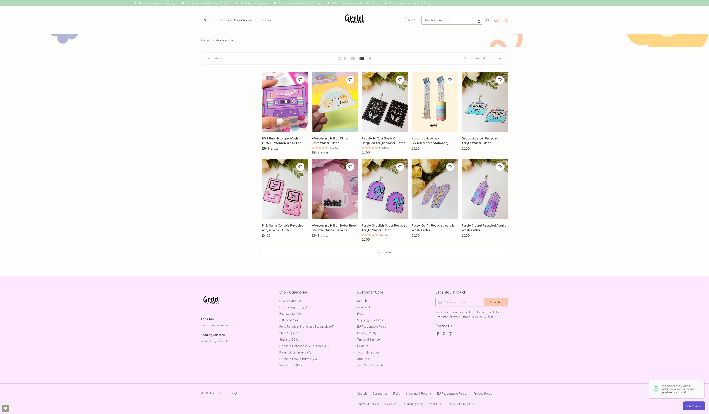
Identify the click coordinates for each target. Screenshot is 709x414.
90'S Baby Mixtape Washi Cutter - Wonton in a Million (281, 141)
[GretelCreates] (354, 20)
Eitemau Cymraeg (294, 307)
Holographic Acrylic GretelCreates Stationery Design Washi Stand (430, 141)
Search (362, 301)
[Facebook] (437, 334)
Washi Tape (290, 365)
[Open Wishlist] (5, 408)
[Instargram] (450, 334)
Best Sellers (290, 313)
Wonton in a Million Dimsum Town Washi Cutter (331, 141)
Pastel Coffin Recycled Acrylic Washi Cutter (433, 228)
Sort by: (468, 58)
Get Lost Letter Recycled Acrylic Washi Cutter (480, 141)
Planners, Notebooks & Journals (304, 346)
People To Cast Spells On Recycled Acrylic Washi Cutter (383, 141)
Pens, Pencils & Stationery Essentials (306, 326)
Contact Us (365, 307)
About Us (363, 359)
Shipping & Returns (370, 320)
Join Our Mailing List (370, 365)
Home (205, 40)
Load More (384, 252)
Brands (263, 20)
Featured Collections (235, 20)
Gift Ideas (288, 320)
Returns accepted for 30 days (151, 3)
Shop (208, 20)
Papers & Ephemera (295, 352)
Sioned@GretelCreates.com (218, 325)
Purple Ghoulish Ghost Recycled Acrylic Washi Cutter (384, 228)
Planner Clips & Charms (298, 359)
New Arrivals (290, 301)
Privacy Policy (366, 333)
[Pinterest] (444, 334)
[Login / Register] (487, 20)
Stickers (288, 339)
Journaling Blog (368, 352)
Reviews (362, 346)
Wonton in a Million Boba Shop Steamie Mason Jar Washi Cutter (334, 228)
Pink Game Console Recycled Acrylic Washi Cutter (283, 228)
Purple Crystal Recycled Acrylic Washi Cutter (484, 228)
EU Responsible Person (372, 326)
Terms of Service (368, 339)
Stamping (288, 333)
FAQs (360, 313)
